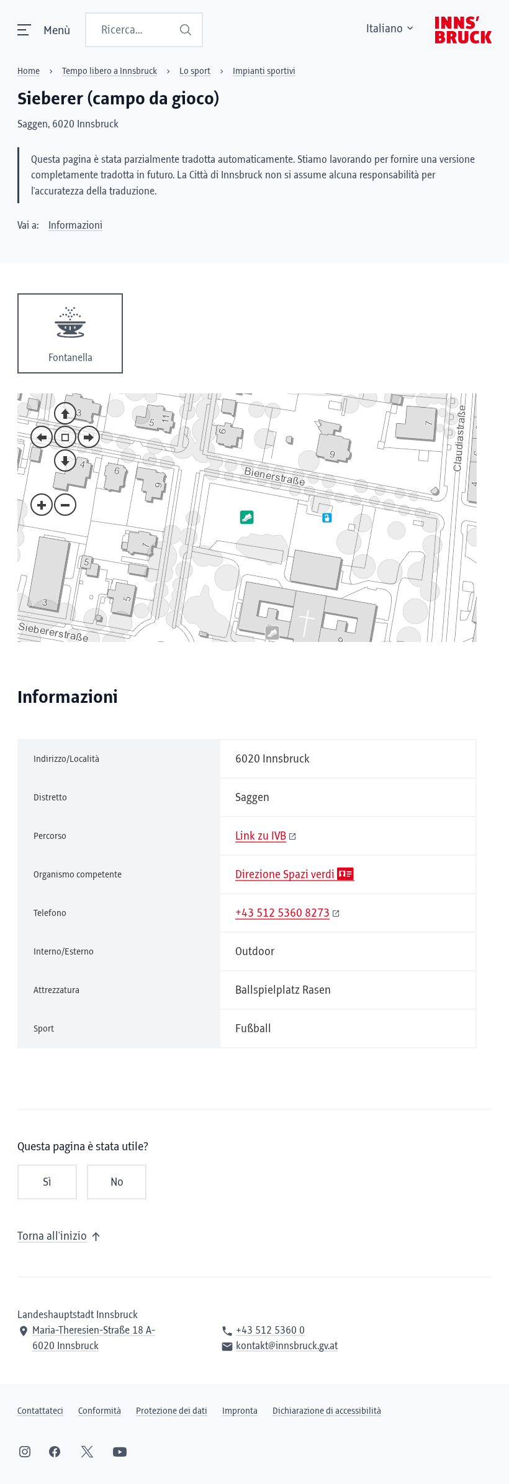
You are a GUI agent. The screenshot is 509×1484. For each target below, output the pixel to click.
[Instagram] (24, 1451)
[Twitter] (87, 1451)
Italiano (384, 29)
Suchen (187, 30)
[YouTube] (119, 1451)
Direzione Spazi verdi (285, 875)
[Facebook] (54, 1451)
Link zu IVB (260, 836)
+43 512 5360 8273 (282, 913)
